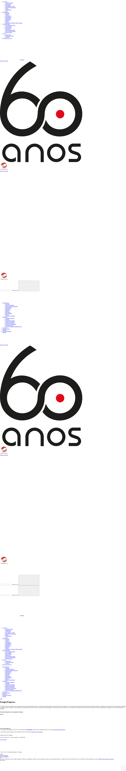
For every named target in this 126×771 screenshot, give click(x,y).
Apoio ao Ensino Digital (10, 31)
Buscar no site (15, 290)
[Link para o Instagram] (10, 300)
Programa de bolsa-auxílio (10, 324)
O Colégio (5, 1)
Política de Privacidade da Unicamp (106, 759)
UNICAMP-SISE (6, 24)
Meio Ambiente (8, 313)
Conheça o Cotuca (9, 2)
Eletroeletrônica (8, 17)
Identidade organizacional (10, 7)
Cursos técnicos (6, 302)
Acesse (4, 33)
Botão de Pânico (8, 32)
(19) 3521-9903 (3, 739)
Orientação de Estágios (10, 321)
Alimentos (7, 13)
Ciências (7, 14)
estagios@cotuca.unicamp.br (59, 729)
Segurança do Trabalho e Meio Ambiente (13, 23)
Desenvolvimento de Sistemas (11, 306)
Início (1, 698)
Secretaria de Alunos (9, 325)
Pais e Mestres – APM (9, 6)
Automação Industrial (9, 305)
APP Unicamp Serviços (10, 30)
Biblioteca (5, 330)
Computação (7, 15)
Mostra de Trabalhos (7, 331)
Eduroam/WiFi (8, 27)
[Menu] (10, 343)
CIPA (6, 11)
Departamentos (6, 12)
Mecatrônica (7, 312)
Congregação (8, 5)
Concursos (5, 327)
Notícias (4, 332)
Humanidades (8, 19)
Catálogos (7, 319)
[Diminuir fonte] (30, 49)
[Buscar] (10, 574)
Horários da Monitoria (9, 323)
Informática (7, 310)
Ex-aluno (7, 37)
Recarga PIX (8, 28)
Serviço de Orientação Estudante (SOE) (13, 326)
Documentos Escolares (10, 320)
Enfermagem (8, 18)
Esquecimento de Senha (10, 25)
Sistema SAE (8, 34)
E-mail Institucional (9, 36)
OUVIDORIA (8, 9)
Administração (8, 4)
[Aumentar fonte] (10, 49)
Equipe (6, 8)
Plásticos (7, 21)
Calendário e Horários (9, 318)
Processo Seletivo (6, 329)
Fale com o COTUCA (7, 38)
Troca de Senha (8, 26)
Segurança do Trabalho (10, 316)
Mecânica (7, 20)
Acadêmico (5, 317)
